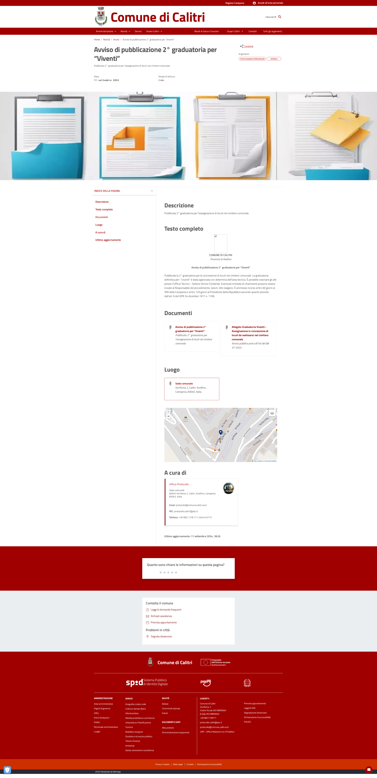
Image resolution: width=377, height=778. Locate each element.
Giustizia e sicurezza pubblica (138, 736)
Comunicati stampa (171, 708)
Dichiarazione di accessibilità (257, 717)
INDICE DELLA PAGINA (107, 191)
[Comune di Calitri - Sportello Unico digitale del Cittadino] (101, 17)
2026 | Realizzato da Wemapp (108, 771)
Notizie (165, 704)
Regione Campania (234, 3)
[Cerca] (280, 17)
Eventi (165, 713)
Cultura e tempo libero (135, 708)
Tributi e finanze (132, 741)
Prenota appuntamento (255, 703)
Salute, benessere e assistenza (139, 750)
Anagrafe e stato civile (135, 704)
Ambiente (129, 745)
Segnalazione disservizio (255, 712)
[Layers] (272, 413)
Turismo (129, 727)
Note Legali (178, 764)
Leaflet (259, 461)
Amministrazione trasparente (175, 732)
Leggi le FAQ (249, 708)
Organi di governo (102, 708)
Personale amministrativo (106, 727)
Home (97, 39)
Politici (97, 722)
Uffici (96, 713)
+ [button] (168, 412)
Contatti (204, 698)
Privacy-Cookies (163, 764)
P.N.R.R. (247, 722)
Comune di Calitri (158, 17)
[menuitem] (206, 31)
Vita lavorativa (132, 713)
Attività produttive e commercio (140, 718)
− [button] (168, 416)
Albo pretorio (168, 727)
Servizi (129, 698)
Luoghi (97, 731)
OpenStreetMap (270, 461)
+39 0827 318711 (208, 718)
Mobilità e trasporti (134, 732)
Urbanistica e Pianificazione (138, 722)
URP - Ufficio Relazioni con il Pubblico (217, 731)
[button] (268, 3)
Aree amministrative (103, 704)
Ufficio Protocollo (179, 484)
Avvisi (116, 39)
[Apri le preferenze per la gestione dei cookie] (7, 770)
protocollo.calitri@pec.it (211, 722)
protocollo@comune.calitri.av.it (214, 727)
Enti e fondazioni (101, 717)
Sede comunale (184, 383)
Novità (106, 39)
